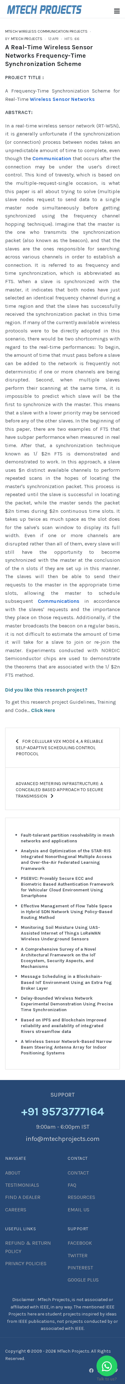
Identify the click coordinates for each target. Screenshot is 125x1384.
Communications (58, 601)
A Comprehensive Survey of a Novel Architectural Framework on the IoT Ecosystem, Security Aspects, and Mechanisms (58, 958)
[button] (117, 11)
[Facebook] (91, 1370)
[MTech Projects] (44, 8)
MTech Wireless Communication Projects (46, 31)
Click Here (43, 710)
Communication (51, 158)
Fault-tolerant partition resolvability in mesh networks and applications (67, 838)
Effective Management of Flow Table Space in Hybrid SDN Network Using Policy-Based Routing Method (67, 911)
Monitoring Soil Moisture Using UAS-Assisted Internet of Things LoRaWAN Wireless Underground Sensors (61, 933)
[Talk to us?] (106, 1365)
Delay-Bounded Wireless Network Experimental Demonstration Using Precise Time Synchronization (67, 1003)
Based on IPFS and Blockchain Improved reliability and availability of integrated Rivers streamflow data (63, 1025)
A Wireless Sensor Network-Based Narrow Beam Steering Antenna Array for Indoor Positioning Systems (66, 1047)
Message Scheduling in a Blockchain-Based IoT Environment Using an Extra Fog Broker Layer (66, 982)
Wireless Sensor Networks (62, 99)
